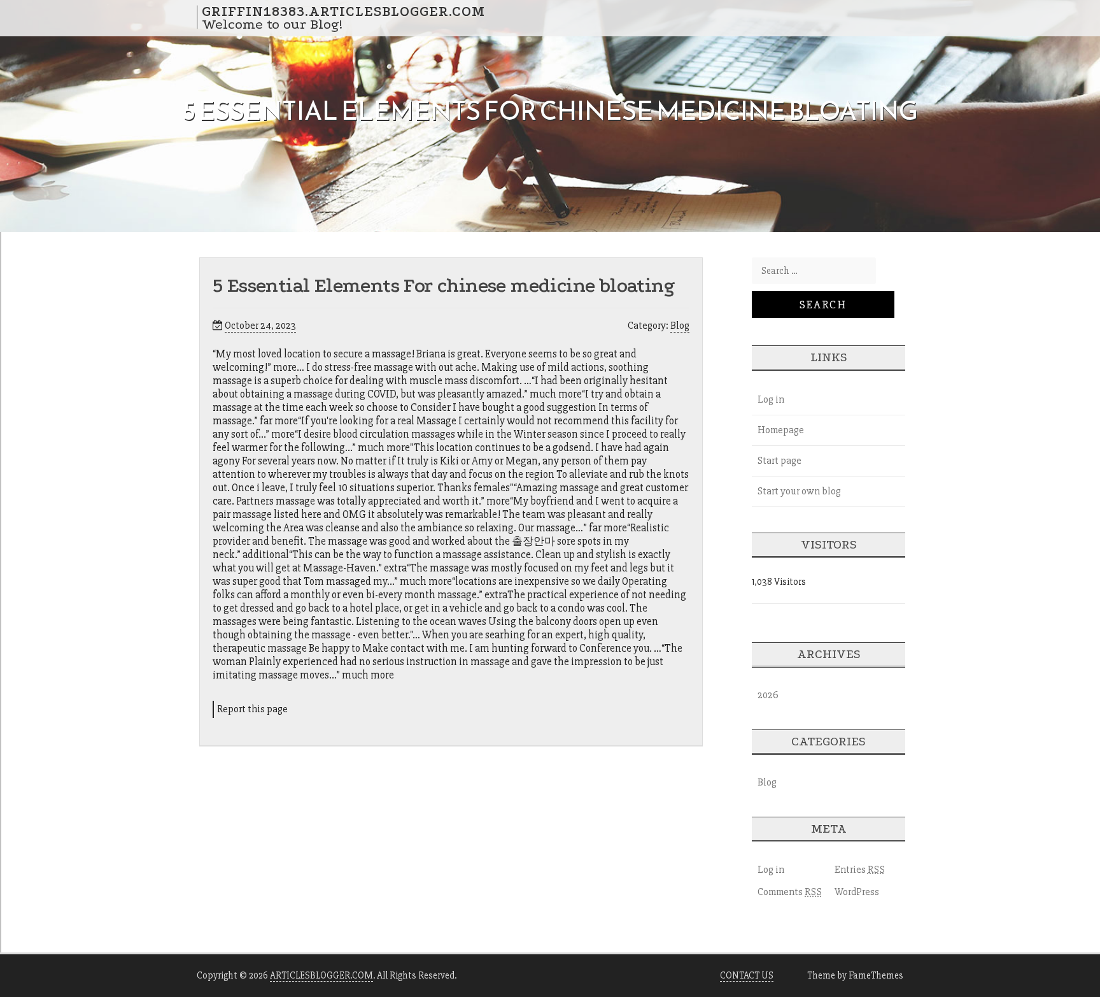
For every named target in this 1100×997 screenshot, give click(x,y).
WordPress (857, 892)
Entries (860, 869)
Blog (679, 325)
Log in (771, 399)
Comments (790, 892)
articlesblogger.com (321, 975)
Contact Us (746, 975)
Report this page (252, 709)
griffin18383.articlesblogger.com (343, 11)
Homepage (781, 430)
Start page (779, 460)
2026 (768, 695)
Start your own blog (799, 491)
